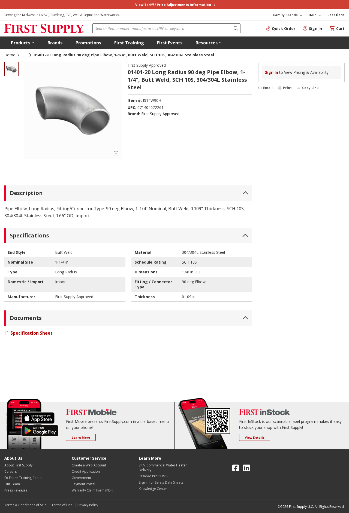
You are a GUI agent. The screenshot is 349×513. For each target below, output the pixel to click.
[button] (22, 42)
